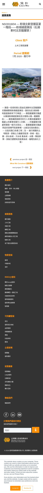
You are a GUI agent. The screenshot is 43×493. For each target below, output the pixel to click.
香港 (6, 260)
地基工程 (8, 226)
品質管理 (8, 328)
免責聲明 (28, 450)
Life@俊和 (8, 375)
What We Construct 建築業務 (21, 163)
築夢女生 (8, 385)
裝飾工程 (8, 240)
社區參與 (8, 338)
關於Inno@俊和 (10, 282)
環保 (6, 335)
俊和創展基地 (9, 299)
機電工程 (8, 229)
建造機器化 (8, 289)
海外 (6, 267)
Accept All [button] (15, 488)
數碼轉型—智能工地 (11, 292)
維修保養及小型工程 (11, 236)
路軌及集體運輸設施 (11, 233)
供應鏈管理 (8, 332)
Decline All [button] (27, 488)
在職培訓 (8, 378)
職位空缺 (8, 388)
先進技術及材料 (10, 296)
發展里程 (8, 199)
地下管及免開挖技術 (11, 243)
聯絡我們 (8, 403)
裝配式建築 (8, 285)
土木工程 (8, 223)
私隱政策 (34, 450)
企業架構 (8, 195)
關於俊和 (8, 185)
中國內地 (8, 263)
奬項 (6, 342)
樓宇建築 (8, 219)
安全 (6, 321)
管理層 (7, 192)
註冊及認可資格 (10, 202)
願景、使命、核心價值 (12, 188)
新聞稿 (7, 353)
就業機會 (8, 371)
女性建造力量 (9, 382)
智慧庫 (7, 306)
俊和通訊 (8, 356)
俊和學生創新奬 (10, 303)
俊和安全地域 (9, 325)
